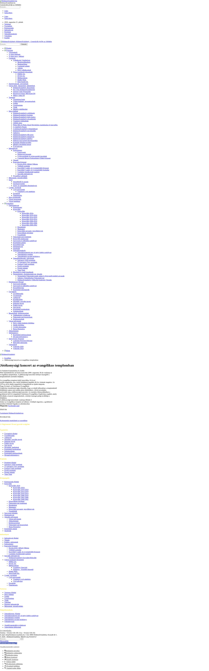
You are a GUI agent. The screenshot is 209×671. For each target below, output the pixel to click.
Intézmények (8, 30)
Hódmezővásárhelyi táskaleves (23, 137)
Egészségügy (17, 150)
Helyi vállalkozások (24, 70)
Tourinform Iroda (19, 99)
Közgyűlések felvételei (25, 233)
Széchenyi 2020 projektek (26, 260)
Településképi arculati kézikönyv (28, 256)
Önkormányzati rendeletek (22, 237)
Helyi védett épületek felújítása (23, 323)
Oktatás (15, 160)
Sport (10, 180)
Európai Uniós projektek (25, 264)
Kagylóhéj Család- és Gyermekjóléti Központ (33, 168)
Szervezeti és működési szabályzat (25, 241)
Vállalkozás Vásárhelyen (21, 60)
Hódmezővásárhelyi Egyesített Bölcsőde (22, 558)
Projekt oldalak (22, 268)
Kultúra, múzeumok (11, 542)
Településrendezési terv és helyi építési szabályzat (34, 252)
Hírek (8, 351)
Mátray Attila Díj (19, 95)
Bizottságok (21, 227)
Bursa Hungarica (19, 329)
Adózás (20, 68)
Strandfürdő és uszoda (20, 182)
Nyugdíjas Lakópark (20, 176)
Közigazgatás (9, 28)
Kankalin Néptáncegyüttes (22, 142)
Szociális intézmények (25, 174)
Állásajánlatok (14, 331)
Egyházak (16, 193)
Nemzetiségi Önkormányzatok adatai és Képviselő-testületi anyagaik (40, 276)
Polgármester (17, 207)
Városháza (8, 36)
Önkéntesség (17, 195)
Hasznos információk (11, 604)
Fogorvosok (21, 152)
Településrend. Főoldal (12, 614)
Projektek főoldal (10, 463)
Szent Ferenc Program (16, 339)
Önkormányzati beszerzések (22, 317)
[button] (8, 643)
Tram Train (21, 270)
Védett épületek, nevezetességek (24, 101)
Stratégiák (16, 249)
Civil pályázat (18, 581)
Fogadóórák (21, 235)
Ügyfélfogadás (18, 294)
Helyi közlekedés (15, 197)
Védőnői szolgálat (23, 166)
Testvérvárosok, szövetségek (18, 84)
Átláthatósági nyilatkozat (21, 315)
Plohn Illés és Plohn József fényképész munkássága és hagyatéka (35, 125)
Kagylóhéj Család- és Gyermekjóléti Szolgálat (33, 170)
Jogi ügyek (17, 307)
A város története (14, 54)
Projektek (7, 32)
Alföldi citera (17, 123)
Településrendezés (10, 34)
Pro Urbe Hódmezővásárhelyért (24, 90)
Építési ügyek (17, 305)
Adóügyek (16, 297)
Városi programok (15, 199)
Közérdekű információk (21, 290)
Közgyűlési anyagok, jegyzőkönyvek (30, 231)
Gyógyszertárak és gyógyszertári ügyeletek (32, 156)
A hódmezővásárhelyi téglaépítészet (25, 129)
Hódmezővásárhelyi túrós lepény (24, 117)
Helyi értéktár (13, 111)
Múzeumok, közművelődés (18, 178)
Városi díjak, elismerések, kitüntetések (22, 86)
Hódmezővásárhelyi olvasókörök (24, 119)
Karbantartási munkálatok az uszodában (13, 420)
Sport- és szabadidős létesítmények (25, 186)
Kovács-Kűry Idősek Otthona (27, 164)
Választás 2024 (18, 348)
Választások (13, 345)
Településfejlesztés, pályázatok (23, 258)
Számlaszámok (18, 311)
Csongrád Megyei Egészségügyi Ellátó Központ (34, 158)
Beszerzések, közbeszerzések (19, 313)
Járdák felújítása (18, 325)
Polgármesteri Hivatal (16, 282)
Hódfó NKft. (21, 80)
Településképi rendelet (25, 254)
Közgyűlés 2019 (14, 486)
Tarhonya (16, 133)
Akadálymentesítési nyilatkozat (15, 625)
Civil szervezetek (19, 190)
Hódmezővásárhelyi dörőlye (22, 139)
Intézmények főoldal (11, 538)
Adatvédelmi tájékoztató (12, 627)
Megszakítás (4, 641)
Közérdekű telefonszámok (22, 335)
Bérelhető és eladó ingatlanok (23, 272)
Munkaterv (21, 229)
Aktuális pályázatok (11, 517)
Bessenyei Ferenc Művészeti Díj (24, 93)
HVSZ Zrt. (21, 76)
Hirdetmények (18, 247)
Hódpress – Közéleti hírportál (23, 569)
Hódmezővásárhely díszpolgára (24, 88)
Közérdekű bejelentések (21, 309)
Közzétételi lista (18, 245)
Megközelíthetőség (23, 62)
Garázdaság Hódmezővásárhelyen (11, 413)
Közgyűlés (16, 209)
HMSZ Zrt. (21, 74)
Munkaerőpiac (22, 64)
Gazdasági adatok (23, 66)
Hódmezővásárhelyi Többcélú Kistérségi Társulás (34, 280)
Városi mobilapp (14, 201)
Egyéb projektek (23, 266)
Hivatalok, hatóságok (11, 447)
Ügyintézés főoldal (10, 434)
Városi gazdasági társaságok (22, 72)
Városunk (9, 50)
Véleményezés (9, 621)
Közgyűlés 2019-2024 (29, 215)
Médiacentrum (22, 78)
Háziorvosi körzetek (24, 154)
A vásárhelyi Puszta (20, 127)
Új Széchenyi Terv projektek (27, 262)
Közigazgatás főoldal (11, 482)
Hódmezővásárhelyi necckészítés (24, 131)
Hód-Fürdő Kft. (22, 82)
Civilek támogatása (19, 327)
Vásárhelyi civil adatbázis (26, 191)
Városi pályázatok (15, 321)
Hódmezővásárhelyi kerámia (23, 115)
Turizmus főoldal (10, 592)
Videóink (7, 602)
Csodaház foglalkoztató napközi (28, 172)
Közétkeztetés (18, 299)
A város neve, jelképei (16, 56)
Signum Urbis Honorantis (22, 92)
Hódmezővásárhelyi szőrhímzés (24, 113)
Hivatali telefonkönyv (20, 337)
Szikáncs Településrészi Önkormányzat (30, 278)
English (7, 38)
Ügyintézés (8, 26)
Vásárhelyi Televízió (20, 567)
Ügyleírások (17, 296)
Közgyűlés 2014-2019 (29, 217)
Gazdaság (12, 58)
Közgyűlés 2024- (28, 213)
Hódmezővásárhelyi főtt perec (23, 135)
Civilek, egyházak (15, 188)
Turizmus (7, 24)
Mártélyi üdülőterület (20, 109)
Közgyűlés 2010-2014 (29, 219)
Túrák (15, 107)
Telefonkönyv (13, 333)
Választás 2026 (18, 346)
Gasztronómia (18, 105)
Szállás (15, 103)
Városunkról (13, 52)
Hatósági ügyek (18, 303)
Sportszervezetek (19, 184)
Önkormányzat (14, 205)
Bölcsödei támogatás (20, 343)
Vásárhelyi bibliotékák (21, 121)
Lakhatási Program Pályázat (22, 341)
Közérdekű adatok (19, 243)
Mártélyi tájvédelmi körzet (22, 144)
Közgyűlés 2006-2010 (29, 221)
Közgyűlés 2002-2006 (29, 223)
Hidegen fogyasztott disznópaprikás (25, 141)
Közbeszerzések (18, 319)
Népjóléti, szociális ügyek (22, 301)
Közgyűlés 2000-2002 (29, 225)
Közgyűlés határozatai (20, 239)
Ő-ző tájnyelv (17, 146)
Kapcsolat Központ (19, 162)
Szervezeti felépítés (19, 284)
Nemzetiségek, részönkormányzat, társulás (27, 274)
